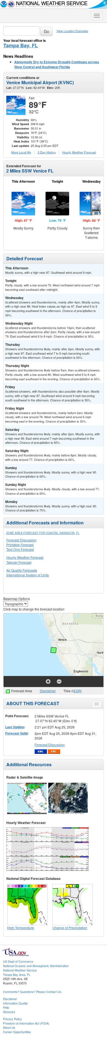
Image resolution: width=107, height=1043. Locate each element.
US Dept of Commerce (18, 961)
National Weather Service (20, 970)
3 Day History (47, 152)
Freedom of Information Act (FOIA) (26, 1023)
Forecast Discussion (21, 540)
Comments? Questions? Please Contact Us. (32, 991)
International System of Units (27, 575)
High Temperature (20, 927)
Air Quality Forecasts (21, 570)
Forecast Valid (16, 733)
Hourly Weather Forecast (24, 557)
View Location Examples (72, 31)
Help (6, 1007)
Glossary (9, 1011)
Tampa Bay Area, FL (16, 974)
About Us (9, 1027)
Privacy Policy (12, 1019)
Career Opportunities (17, 1032)
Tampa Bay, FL (20, 45)
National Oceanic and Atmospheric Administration (36, 965)
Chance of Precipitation (69, 927)
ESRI (77, 690)
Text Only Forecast (20, 549)
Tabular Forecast (18, 562)
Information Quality (15, 1003)
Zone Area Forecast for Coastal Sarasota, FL (43, 533)
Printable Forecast (19, 544)
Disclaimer (48, 690)
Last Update (14, 726)
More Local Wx (21, 152)
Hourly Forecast (79, 152)
